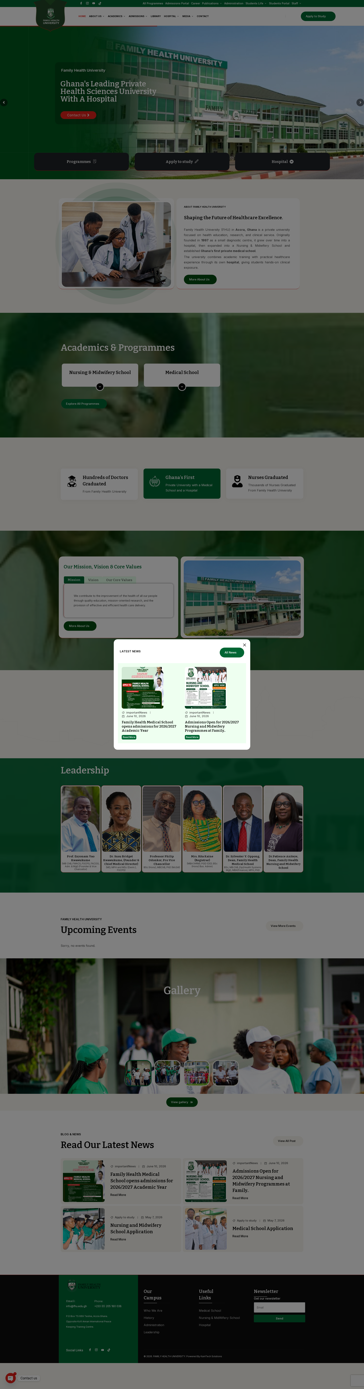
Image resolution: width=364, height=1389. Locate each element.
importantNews (136, 712)
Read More (129, 737)
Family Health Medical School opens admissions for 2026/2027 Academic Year (149, 726)
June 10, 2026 (136, 716)
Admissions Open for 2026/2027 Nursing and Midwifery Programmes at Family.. (212, 726)
